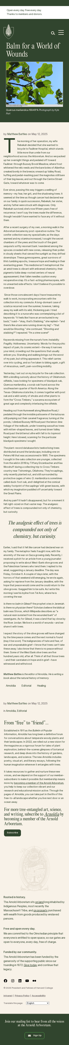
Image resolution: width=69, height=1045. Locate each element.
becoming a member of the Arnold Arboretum (38, 783)
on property (40, 910)
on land (39, 902)
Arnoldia (11, 686)
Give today (30, 965)
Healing (41, 686)
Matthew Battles (17, 134)
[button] (53, 33)
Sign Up (37, 1036)
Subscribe (12, 833)
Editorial (26, 686)
